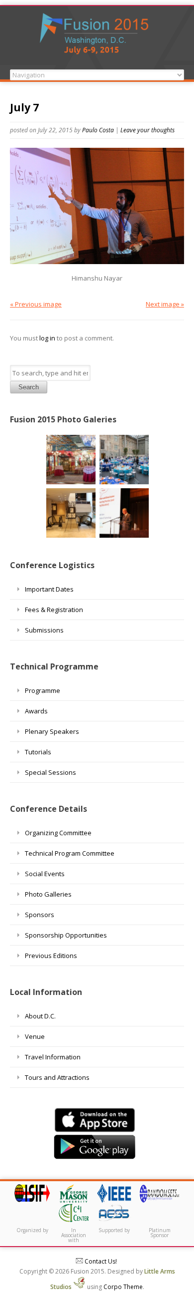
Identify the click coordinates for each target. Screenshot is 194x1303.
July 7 (24, 107)
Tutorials (38, 751)
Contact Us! (100, 1261)
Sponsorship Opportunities (66, 935)
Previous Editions (51, 955)
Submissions (44, 630)
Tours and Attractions (57, 1077)
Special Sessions (50, 772)
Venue (35, 1036)
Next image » (165, 304)
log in (47, 337)
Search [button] (28, 387)
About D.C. (40, 1015)
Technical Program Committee (69, 853)
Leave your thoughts (147, 130)
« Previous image (36, 304)
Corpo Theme (123, 1287)
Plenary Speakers (52, 731)
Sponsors (39, 914)
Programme (42, 690)
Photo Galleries (48, 894)
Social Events (45, 873)
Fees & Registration (54, 609)
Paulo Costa (98, 130)
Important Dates (49, 589)
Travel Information (53, 1056)
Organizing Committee (58, 832)
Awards (36, 710)
